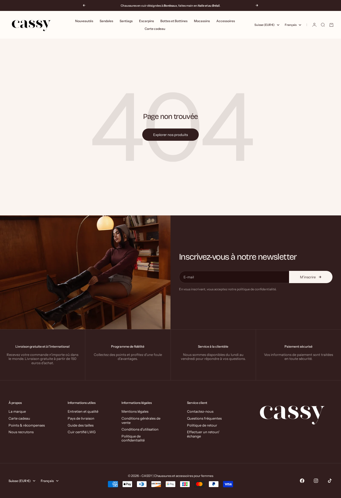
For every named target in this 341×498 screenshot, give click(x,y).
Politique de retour (202, 425)
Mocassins (202, 21)
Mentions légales (134, 411)
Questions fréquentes (204, 418)
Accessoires (225, 21)
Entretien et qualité (83, 411)
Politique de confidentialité (133, 438)
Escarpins (146, 21)
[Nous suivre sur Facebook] (302, 480)
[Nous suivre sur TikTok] (329, 480)
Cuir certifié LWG (82, 432)
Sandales (106, 21)
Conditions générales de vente (140, 420)
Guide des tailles (81, 425)
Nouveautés (84, 21)
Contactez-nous (200, 411)
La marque (17, 411)
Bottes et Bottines (174, 21)
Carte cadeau (155, 29)
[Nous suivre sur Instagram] (316, 480)
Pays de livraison (81, 418)
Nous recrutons (21, 432)
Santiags (126, 21)
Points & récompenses (27, 425)
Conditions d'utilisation (140, 429)
